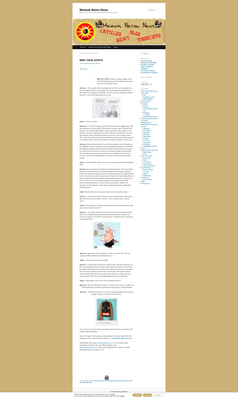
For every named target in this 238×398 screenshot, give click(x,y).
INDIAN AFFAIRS (148, 99)
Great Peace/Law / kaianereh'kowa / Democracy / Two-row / (149, 124)
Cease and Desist (146, 101)
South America (147, 164)
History (143, 148)
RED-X (143, 181)
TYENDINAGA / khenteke (150, 146)
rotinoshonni (147, 142)
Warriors (147, 115)
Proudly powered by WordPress (119, 391)
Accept (137, 395)
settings (122, 396)
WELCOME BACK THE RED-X (149, 72)
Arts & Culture (147, 130)
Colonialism (144, 103)
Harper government (123, 381)
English (116, 47)
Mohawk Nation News (94, 10)
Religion (145, 174)
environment (146, 162)
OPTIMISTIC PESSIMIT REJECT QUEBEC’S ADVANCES (147, 67)
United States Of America (150, 117)
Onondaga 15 (145, 177)
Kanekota (145, 138)
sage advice (89, 382)
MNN (84, 382)
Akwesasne (146, 128)
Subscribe (82, 47)
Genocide (146, 107)
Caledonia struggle (112, 381)
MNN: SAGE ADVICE (91, 60)
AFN (144, 95)
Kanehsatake (146, 136)
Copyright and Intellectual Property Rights (99, 47)
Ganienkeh (146, 132)
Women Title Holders (149, 166)
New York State (147, 179)
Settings (158, 395)
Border (145, 160)
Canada (87, 381)
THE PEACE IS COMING (148, 71)
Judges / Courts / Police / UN (149, 150)
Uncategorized (145, 183)
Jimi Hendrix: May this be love (122, 338)
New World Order (146, 168)
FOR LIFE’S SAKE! (146, 61)
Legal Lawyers (147, 152)
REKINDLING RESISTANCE (148, 63)
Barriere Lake (147, 158)
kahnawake (146, 134)
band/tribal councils (149, 97)
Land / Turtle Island (146, 156)
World (145, 154)
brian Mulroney (103, 381)
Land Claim (146, 140)
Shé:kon (98, 63)
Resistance (146, 113)
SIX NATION (146, 144)
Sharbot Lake (147, 175)
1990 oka (96, 381)
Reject (147, 395)
